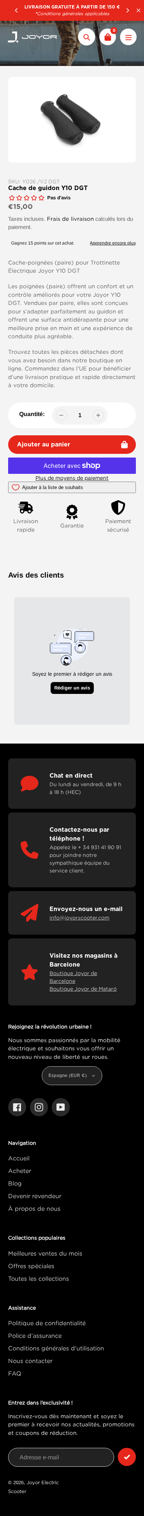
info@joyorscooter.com (79, 917)
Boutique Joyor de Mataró (83, 988)
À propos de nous (34, 1208)
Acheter (19, 1170)
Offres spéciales (31, 1266)
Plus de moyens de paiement (72, 478)
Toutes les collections (38, 1278)
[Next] (127, 10)
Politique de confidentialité (47, 1323)
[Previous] (16, 10)
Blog (15, 1183)
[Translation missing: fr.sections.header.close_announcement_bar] (138, 10)
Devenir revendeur (34, 1196)
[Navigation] (128, 37)
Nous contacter (30, 1360)
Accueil (19, 1158)
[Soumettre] (127, 1457)
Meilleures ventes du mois (45, 1253)
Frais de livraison (70, 219)
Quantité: (32, 414)
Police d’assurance (35, 1335)
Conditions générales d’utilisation (56, 1348)
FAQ (14, 1373)
